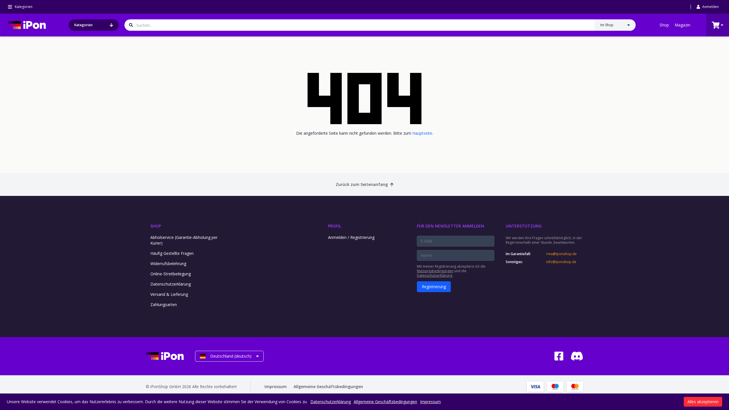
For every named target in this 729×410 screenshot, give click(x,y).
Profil (334, 226)
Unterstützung (524, 226)
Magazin (682, 25)
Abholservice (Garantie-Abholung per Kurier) (184, 240)
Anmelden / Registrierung (351, 237)
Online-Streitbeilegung (170, 273)
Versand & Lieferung (169, 294)
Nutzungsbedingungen (435, 270)
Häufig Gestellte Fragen (172, 253)
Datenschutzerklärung (170, 284)
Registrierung (434, 286)
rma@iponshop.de (561, 254)
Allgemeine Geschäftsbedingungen (328, 386)
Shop (664, 25)
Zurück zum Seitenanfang (362, 184)
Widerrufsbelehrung (168, 263)
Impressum (276, 386)
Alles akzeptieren (702, 401)
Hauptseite (422, 133)
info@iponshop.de (561, 262)
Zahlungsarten (163, 304)
